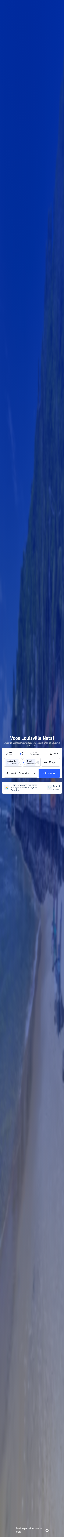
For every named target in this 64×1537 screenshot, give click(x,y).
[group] (13, 762)
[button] (59, 3)
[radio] (10, 753)
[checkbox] (54, 753)
